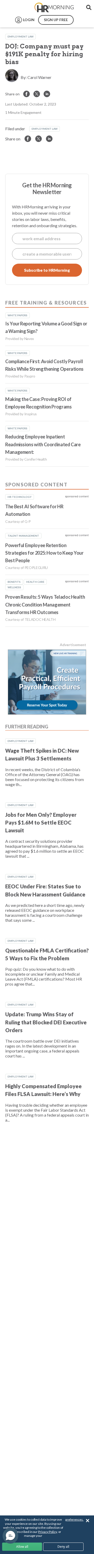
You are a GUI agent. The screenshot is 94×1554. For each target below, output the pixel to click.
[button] (10, 1536)
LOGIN (28, 19)
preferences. (74, 1519)
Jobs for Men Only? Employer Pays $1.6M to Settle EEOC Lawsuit (41, 823)
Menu (16, 7)
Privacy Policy (47, 1532)
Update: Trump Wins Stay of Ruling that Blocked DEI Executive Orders (46, 1022)
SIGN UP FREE (56, 19)
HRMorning (54, 8)
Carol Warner (39, 77)
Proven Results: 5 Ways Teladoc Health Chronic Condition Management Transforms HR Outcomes (45, 604)
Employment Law (20, 36)
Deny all (63, 1546)
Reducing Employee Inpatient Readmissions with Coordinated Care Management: (43, 444)
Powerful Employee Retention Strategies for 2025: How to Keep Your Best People (44, 553)
